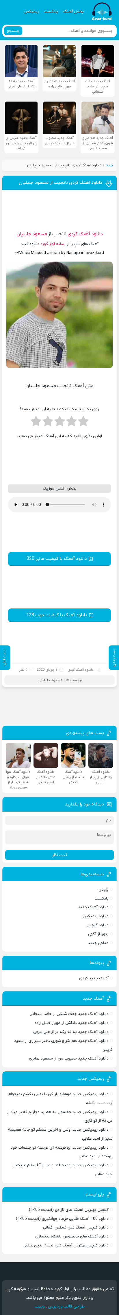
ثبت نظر (59, 855)
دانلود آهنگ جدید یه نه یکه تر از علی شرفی (71, 1032)
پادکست (51, 11)
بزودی (103, 889)
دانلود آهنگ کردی (85, 234)
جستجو (13, 30)
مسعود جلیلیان (31, 234)
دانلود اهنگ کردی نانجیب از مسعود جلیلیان (60, 182)
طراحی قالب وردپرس (66, 1306)
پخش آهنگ (73, 11)
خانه (109, 165)
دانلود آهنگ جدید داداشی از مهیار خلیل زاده (71, 1023)
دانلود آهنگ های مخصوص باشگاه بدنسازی (72, 1236)
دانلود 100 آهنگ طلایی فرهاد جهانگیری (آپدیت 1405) (62, 1219)
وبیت (40, 1306)
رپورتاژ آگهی (98, 934)
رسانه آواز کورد (53, 244)
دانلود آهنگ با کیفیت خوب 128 (56, 615)
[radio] (83, 423)
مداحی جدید (98, 943)
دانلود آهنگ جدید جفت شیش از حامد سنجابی (69, 1014)
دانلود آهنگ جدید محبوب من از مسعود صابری (69, 1058)
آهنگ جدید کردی (94, 978)
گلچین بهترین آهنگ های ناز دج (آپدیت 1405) (69, 1210)
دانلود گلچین (97, 925)
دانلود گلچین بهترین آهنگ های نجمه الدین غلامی (66, 1245)
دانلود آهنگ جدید (93, 907)
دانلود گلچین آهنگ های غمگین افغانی (76, 1227)
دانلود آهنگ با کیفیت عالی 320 (57, 559)
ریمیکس (31, 11)
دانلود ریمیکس (96, 916)
